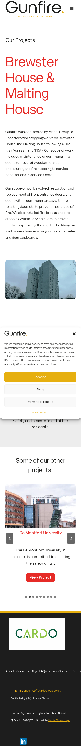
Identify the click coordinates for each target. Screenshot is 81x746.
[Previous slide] (10, 538)
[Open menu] (71, 8)
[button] (74, 334)
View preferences (40, 401)
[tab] (26, 597)
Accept (40, 377)
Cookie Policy (38, 412)
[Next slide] (71, 538)
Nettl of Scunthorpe (59, 720)
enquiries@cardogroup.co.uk (42, 690)
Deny (40, 389)
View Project (42, 578)
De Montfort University (40, 533)
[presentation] (40, 507)
